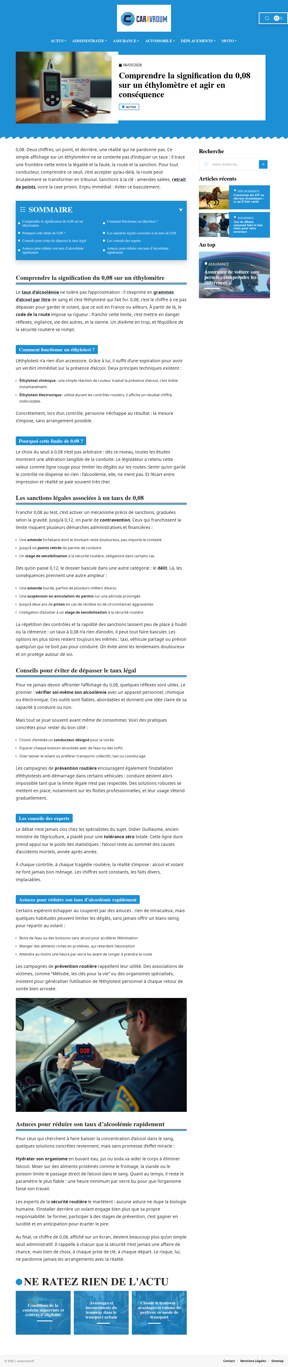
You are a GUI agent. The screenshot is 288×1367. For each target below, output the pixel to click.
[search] (267, 18)
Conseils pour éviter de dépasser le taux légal (54, 240)
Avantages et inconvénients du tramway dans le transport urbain (101, 1310)
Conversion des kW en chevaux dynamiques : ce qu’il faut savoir (249, 198)
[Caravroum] (144, 18)
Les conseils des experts (124, 240)
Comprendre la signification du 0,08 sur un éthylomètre (52, 223)
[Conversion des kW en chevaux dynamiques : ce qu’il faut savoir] (214, 197)
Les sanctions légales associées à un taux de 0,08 (141, 232)
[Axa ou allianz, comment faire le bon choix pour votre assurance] (214, 225)
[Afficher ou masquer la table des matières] (128, 210)
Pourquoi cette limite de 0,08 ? (43, 232)
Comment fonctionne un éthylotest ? (132, 221)
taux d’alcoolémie (40, 292)
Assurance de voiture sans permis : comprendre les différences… (232, 277)
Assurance (246, 218)
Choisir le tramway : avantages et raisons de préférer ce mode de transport (159, 1310)
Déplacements (248, 191)
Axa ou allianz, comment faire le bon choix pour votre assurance (248, 226)
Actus (131, 107)
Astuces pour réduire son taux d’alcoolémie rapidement (53, 250)
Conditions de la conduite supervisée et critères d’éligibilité (43, 1310)
